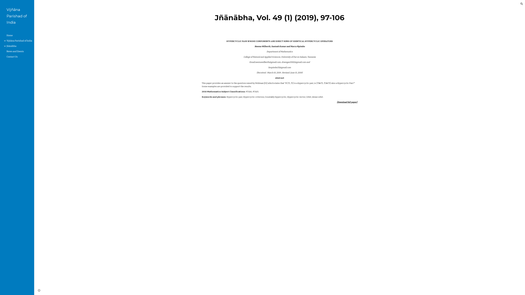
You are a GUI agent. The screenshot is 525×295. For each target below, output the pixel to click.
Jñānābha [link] (11, 46)
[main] (279, 17)
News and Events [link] (15, 51)
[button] (521, 4)
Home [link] (10, 35)
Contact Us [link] (12, 56)
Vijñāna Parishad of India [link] (19, 40)
